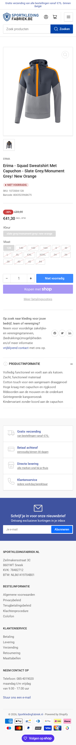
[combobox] (38, 28)
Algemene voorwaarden (19, 595)
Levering (8, 642)
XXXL (43, 254)
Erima (6, 158)
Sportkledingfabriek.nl (30, 714)
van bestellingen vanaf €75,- (33, 435)
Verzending (10, 647)
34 (55, 254)
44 (40, 261)
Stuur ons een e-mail (17, 697)
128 (9, 247)
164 (45, 247)
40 (18, 261)
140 (21, 247)
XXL (29, 254)
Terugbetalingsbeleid (17, 605)
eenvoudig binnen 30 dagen (32, 451)
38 (8, 261)
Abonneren (62, 529)
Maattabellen (12, 658)
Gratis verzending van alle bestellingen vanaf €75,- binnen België (38, 5)
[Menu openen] (68, 16)
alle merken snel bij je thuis (32, 467)
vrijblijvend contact (16, 348)
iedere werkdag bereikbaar (32, 484)
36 (65, 254)
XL (17, 254)
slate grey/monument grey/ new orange (29, 233)
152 (33, 247)
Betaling (8, 637)
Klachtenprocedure (15, 611)
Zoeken (65, 29)
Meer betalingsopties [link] (38, 299)
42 (29, 261)
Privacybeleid (12, 600)
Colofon (8, 616)
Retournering (11, 653)
